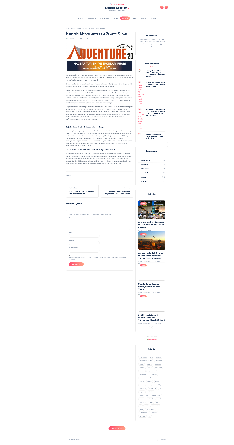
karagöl (157, 381)
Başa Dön (163, 439)
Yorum (71, 218)
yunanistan (142, 416)
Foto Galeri (145, 169)
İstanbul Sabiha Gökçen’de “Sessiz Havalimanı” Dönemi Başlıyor (151, 225)
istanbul (142, 381)
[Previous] (150, 327)
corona (150, 367)
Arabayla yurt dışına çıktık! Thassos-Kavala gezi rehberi (154, 136)
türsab (141, 409)
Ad (70, 232)
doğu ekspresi (151, 371)
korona (148, 385)
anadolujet (159, 357)
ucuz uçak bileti (151, 409)
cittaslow (142, 367)
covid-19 (142, 371)
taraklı (151, 402)
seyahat (159, 399)
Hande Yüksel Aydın (144, 261)
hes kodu (142, 378)
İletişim (153, 18)
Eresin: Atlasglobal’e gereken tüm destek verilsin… (81, 192)
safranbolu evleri (144, 395)
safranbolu (151, 392)
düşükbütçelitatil (144, 374)
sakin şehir (150, 399)
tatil (157, 402)
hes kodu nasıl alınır (153, 378)
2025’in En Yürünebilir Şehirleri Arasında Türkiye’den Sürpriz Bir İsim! (151, 317)
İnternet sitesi (73, 247)
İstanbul (144, 181)
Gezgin (72, 38)
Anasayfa (81, 18)
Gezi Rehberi (92, 18)
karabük (149, 381)
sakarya (142, 399)
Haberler (115, 18)
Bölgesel (143, 18)
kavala (141, 385)
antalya (141, 364)
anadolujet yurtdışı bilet (146, 360)
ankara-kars (158, 360)
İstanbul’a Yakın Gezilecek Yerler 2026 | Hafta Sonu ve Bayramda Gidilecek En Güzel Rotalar (155, 112)
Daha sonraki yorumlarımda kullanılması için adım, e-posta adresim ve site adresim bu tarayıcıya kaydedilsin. (97, 259)
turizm (146, 405)
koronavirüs (143, 388)
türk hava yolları (156, 405)
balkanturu (158, 364)
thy (140, 405)
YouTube (134, 18)
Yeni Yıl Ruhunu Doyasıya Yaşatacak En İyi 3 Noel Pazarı (117, 192)
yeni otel (154, 412)
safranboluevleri (156, 395)
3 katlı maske (143, 357)
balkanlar (149, 364)
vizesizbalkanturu (144, 412)
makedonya (152, 388)
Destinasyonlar (104, 18)
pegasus (142, 392)
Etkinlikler (125, 18)
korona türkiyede (158, 385)
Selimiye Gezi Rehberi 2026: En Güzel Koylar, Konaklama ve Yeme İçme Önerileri (155, 74)
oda (160, 388)
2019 (151, 357)
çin (149, 416)
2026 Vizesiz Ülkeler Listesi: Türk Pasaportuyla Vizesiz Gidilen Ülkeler (155, 84)
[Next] (153, 327)
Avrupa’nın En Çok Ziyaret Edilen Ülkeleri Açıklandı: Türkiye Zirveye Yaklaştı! (150, 255)
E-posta (72, 240)
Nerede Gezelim (117, 7)
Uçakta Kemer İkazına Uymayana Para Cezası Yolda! (149, 286)
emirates (154, 374)
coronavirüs (158, 367)
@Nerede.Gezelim (117, 428)
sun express (143, 402)
